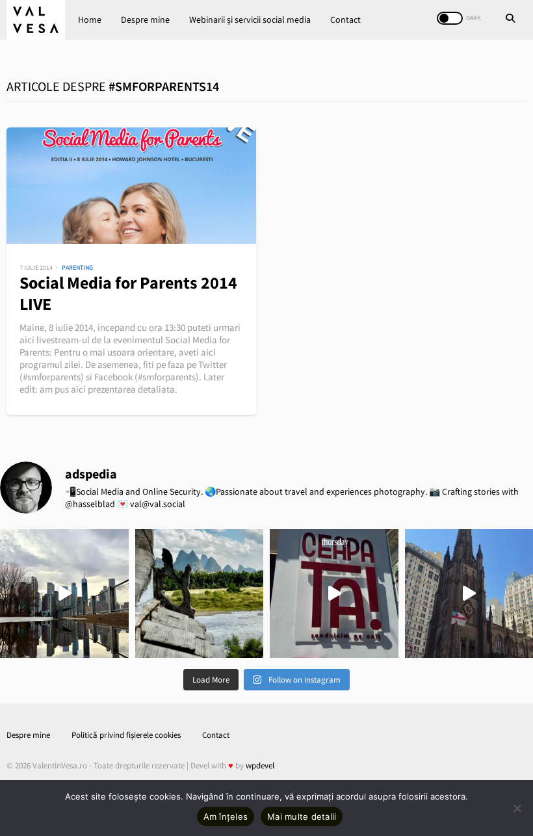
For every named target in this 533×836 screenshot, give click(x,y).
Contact (345, 19)
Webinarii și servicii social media (250, 19)
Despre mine (145, 19)
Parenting (77, 267)
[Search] (510, 19)
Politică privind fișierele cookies (126, 734)
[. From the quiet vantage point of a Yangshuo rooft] (199, 593)
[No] (516, 808)
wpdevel (260, 765)
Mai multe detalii (301, 816)
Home (89, 19)
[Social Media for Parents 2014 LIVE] (131, 185)
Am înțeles (225, 816)
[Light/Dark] (450, 18)
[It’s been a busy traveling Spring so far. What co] (64, 593)
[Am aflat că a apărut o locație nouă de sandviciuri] (334, 593)
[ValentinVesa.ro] (35, 20)
